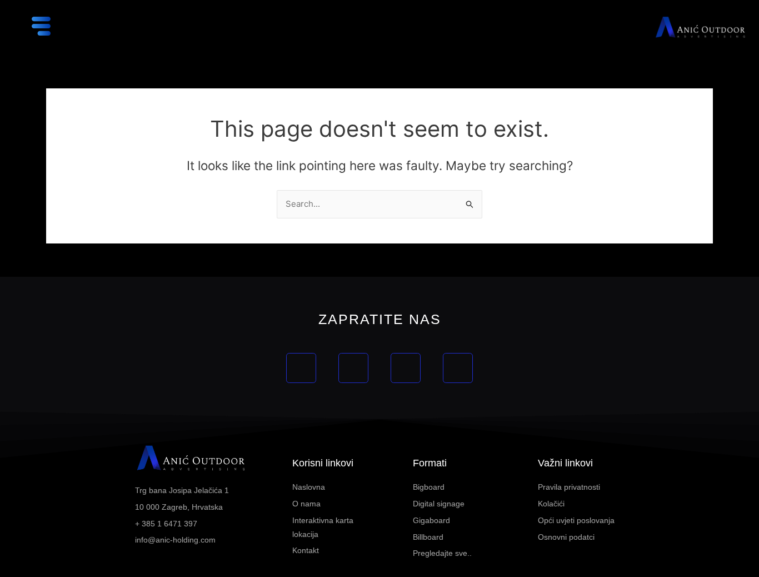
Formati (430, 463)
